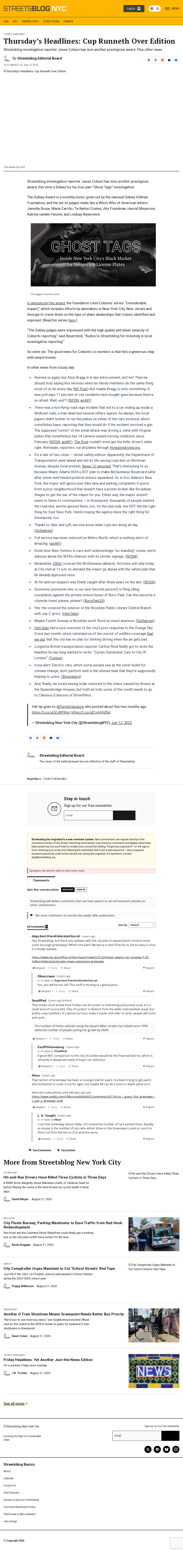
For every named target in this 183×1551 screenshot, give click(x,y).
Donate (68, 21)
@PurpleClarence (70, 706)
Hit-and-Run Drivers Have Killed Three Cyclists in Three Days (55, 1177)
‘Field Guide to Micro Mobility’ (20, 1514)
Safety (7, 1264)
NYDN (74, 400)
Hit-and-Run (10, 1173)
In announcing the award (46, 303)
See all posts (14, 1403)
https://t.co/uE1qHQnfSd (90, 712)
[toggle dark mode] (155, 9)
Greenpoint (10, 1309)
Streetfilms (51, 21)
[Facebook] (157, 1449)
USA (6, 21)
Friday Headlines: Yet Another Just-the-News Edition (48, 1360)
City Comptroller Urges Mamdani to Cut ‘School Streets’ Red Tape (59, 1268)
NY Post (80, 389)
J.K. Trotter (19, 1373)
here (38, 294)
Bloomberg (71, 676)
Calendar (9, 1478)
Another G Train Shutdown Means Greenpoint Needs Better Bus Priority (64, 1314)
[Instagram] (175, 1449)
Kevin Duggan (21, 1245)
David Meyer (20, 1199)
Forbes (55, 658)
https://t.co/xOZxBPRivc (51, 712)
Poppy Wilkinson (23, 1286)
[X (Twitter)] (148, 1449)
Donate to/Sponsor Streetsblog (21, 1499)
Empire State (30, 21)
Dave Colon (19, 1336)
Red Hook (9, 1218)
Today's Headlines (14, 34)
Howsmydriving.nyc (125, 447)
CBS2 (57, 563)
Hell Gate (70, 613)
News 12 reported (96, 466)
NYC (15, 21)
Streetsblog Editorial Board (39, 58)
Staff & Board (11, 1492)
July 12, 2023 (121, 723)
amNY (85, 400)
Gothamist (44, 530)
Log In (131, 8)
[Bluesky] (166, 1449)
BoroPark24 (94, 601)
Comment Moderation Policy (20, 1507)
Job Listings (10, 1521)
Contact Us (10, 1485)
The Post (81, 442)
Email (69, 815)
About (7, 1471)
